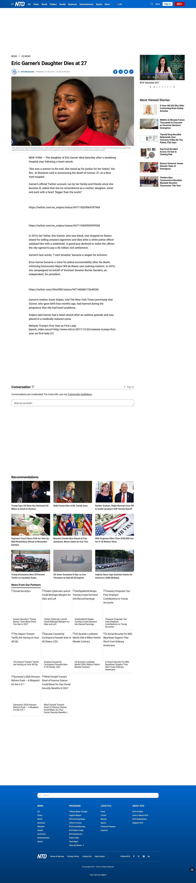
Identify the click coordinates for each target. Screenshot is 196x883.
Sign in (167, 4)
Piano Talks (74, 838)
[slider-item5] (164, 86)
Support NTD (137, 823)
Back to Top (192, 869)
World (39, 819)
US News (26, 56)
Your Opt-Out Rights (98, 875)
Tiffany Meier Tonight (78, 811)
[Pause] (144, 77)
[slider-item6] (167, 86)
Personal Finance (108, 826)
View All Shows (75, 845)
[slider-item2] (156, 86)
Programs (75, 806)
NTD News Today (76, 830)
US (38, 811)
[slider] (162, 74)
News (14, 56)
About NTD (138, 806)
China (39, 815)
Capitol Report (75, 815)
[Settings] (181, 77)
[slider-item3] (159, 86)
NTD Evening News (77, 819)
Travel (103, 815)
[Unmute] (181, 69)
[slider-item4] (162, 86)
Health (40, 830)
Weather (41, 826)
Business (41, 823)
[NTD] (42, 856)
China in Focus (75, 823)
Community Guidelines (80, 394)
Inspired (104, 830)
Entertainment (43, 838)
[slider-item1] (154, 86)
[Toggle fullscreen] (176, 77)
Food (103, 811)
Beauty (104, 819)
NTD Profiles (137, 811)
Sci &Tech (41, 834)
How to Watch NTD (140, 815)
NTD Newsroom (27, 72)
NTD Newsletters (139, 819)
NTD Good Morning (77, 826)
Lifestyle (106, 806)
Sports (40, 841)
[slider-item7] (170, 86)
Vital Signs (73, 841)
